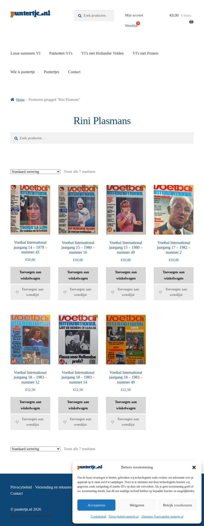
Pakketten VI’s (60, 53)
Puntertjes (51, 72)
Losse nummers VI (25, 53)
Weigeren (137, 505)
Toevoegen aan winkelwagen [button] (30, 275)
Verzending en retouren (53, 487)
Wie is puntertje (22, 72)
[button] (194, 467)
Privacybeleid (21, 487)
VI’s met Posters (145, 53)
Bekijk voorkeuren (177, 505)
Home (20, 100)
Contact (74, 72)
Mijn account (134, 15)
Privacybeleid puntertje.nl (124, 516)
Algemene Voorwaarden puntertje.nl (162, 516)
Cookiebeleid (98, 516)
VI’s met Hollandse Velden (102, 53)
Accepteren (96, 505)
